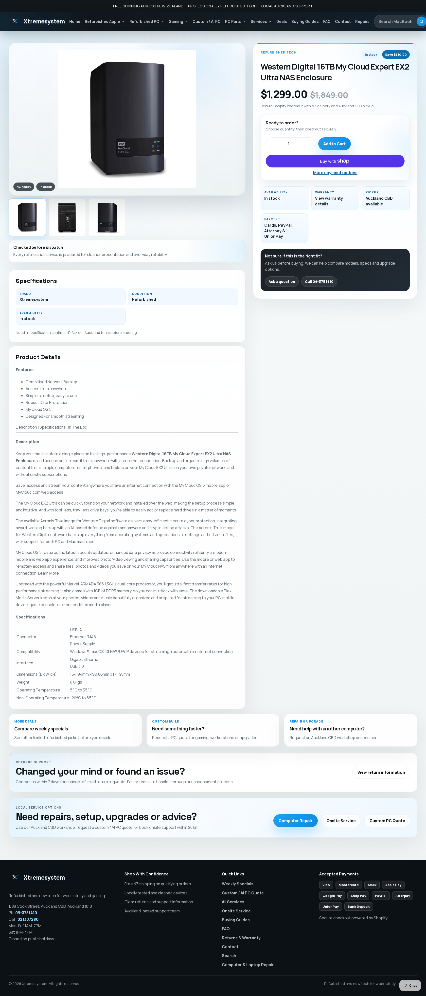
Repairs (362, 21)
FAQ (327, 21)
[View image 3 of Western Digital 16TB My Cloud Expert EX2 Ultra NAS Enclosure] (107, 217)
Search (229, 955)
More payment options (335, 172)
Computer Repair (296, 820)
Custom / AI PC (207, 21)
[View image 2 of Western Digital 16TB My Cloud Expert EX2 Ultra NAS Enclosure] (67, 217)
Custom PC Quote (387, 820)
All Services (233, 902)
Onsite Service (341, 820)
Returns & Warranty (241, 938)
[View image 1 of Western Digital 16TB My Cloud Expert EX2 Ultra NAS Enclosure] (27, 217)
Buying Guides (305, 21)
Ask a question (282, 281)
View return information (381, 772)
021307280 (28, 919)
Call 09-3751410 (319, 281)
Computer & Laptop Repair (248, 964)
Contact (343, 21)
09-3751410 (26, 912)
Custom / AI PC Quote (243, 893)
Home (74, 21)
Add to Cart (334, 143)
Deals (281, 21)
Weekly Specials (237, 884)
